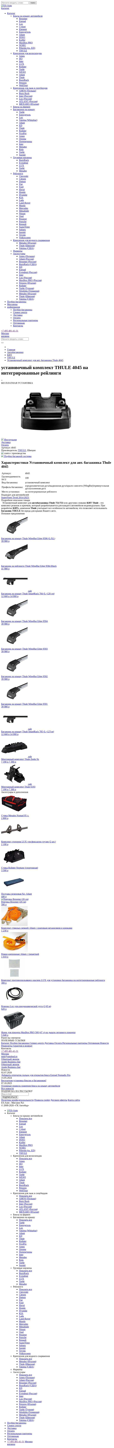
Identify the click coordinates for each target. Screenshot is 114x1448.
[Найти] (2, 342)
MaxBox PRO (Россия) (30, 280)
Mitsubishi (24, 211)
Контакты (18, 325)
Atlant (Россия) (26, 259)
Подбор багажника (16, 301)
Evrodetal (23, 163)
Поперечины (25, 141)
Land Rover (24, 203)
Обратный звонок (10, 1059)
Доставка (17, 315)
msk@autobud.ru (9, 1056)
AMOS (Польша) (27, 90)
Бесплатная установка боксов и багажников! (23, 1080)
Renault (22, 224)
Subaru (22, 229)
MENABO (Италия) (29, 104)
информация (13, 307)
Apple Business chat (10, 1062)
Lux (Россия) (25, 98)
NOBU (22, 45)
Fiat (21, 184)
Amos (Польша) (27, 256)
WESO (22, 72)
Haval (22, 189)
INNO (22, 37)
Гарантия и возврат (22, 1046)
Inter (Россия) (25, 96)
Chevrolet (23, 176)
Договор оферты (58, 1100)
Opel (21, 216)
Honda (22, 192)
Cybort (22, 26)
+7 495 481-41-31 (9, 330)
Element (23, 29)
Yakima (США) (26, 248)
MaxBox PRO (26, 42)
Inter (21, 61)
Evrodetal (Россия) (28, 272)
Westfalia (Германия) (29, 291)
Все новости (7, 1088)
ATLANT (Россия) (28, 101)
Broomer (23, 18)
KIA (21, 197)
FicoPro (22, 133)
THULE (23, 50)
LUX (21, 64)
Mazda (22, 205)
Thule (21, 77)
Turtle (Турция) (26, 288)
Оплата (16, 317)
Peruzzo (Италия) (27, 283)
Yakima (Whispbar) (28, 120)
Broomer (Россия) (27, 261)
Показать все (25, 1118)
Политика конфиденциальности (17, 1100)
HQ (21, 58)
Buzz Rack (24, 93)
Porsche (22, 221)
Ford (21, 187)
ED (20, 125)
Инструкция (10, 439)
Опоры (22, 139)
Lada (21, 200)
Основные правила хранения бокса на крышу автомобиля (30, 1086)
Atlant (22, 34)
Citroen (22, 179)
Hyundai (23, 195)
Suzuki (22, 155)
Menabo (23, 147)
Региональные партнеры (25, 320)
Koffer (22, 40)
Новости (104, 1043)
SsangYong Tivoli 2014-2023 (15, 497)
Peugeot (23, 219)
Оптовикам (19, 323)
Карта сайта (74, 1100)
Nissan (22, 213)
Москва (5, 333)
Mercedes (23, 208)
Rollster (22, 66)
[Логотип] (6, 5)
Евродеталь (25, 32)
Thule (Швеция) (27, 245)
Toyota (22, 235)
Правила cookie (42, 1100)
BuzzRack (24, 80)
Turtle (21, 69)
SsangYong (24, 227)
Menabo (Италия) (27, 243)
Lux (21, 24)
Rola (21, 149)
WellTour (23, 85)
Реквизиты (7, 1046)
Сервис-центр (20, 312)
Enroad (22, 21)
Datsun (22, 181)
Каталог (5, 1043)
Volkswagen (25, 237)
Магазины (12, 304)
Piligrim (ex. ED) (27, 48)
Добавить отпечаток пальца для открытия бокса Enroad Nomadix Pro (35, 1075)
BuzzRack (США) (28, 264)
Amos (22, 56)
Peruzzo (23, 82)
